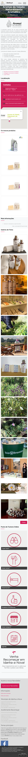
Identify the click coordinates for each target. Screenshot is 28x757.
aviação (18, 734)
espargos (23, 734)
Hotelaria (10, 727)
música (13, 735)
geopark (20, 732)
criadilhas (3, 735)
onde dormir (3, 729)
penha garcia (4, 732)
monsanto (17, 730)
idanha (11, 729)
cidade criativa (19, 735)
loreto (16, 734)
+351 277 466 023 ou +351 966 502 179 (13, 95)
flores (7, 735)
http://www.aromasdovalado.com (15, 103)
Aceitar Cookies (23, 755)
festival (10, 735)
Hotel (14, 727)
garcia (24, 731)
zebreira (8, 729)
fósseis (10, 732)
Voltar (24, 522)
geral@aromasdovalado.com (13, 99)
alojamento (24, 727)
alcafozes (12, 734)
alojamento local (18, 727)
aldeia (21, 729)
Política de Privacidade (5, 693)
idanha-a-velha (16, 729)
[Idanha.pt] (7, 4)
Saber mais (23, 753)
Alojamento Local (4, 727)
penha (21, 730)
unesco (15, 732)
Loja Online (6, 74)
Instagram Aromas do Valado (11, 73)
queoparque (3, 734)
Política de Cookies (5, 695)
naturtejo (8, 734)
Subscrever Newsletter (10, 686)
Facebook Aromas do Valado (11, 71)
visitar (14, 730)
